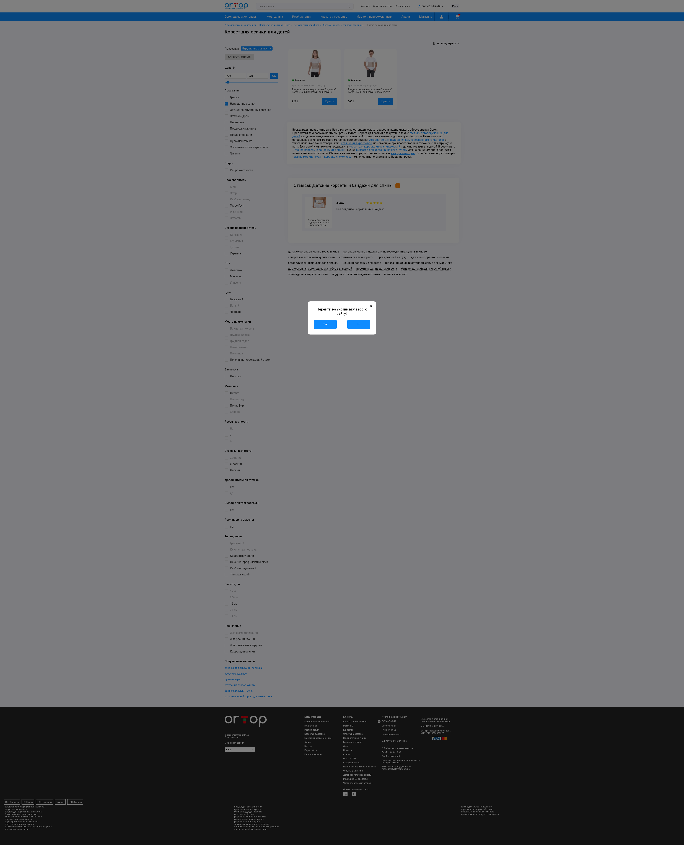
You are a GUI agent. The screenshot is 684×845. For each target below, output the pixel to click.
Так (325, 324)
